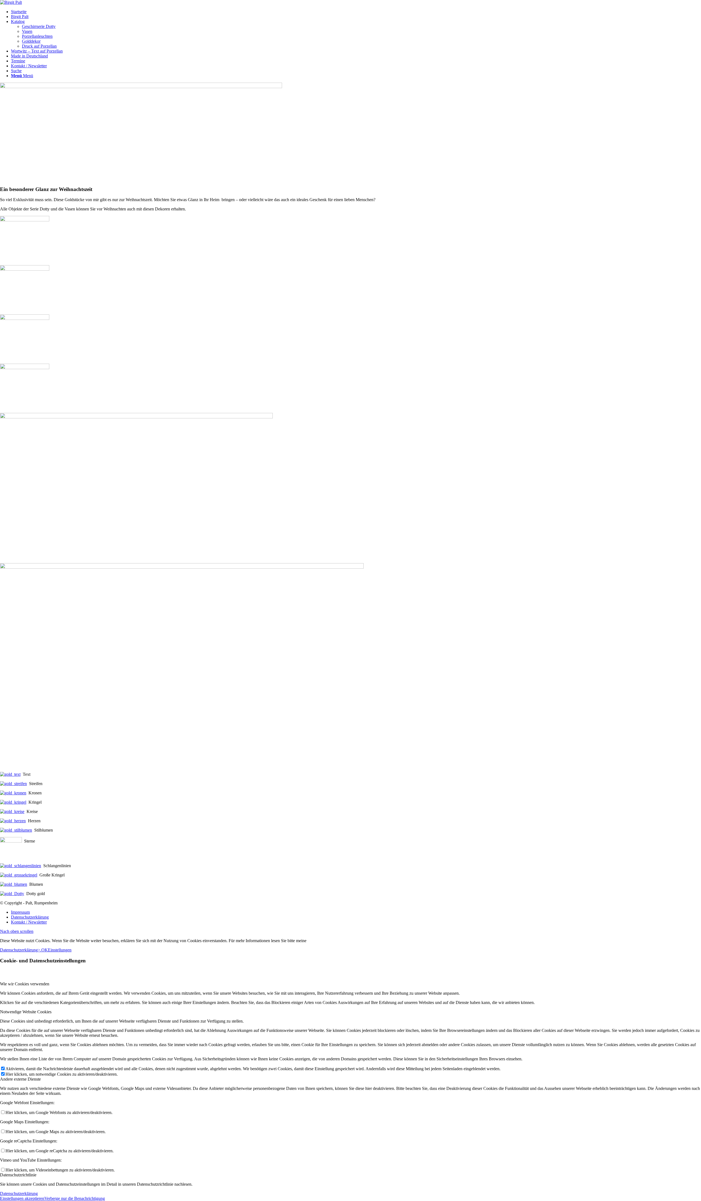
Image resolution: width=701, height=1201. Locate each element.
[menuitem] (356, 11)
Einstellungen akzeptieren (22, 1198)
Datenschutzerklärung (19, 1193)
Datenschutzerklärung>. (20, 950)
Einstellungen (59, 950)
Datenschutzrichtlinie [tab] (18, 1175)
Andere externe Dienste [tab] (20, 1079)
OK (44, 950)
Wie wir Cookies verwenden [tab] (24, 984)
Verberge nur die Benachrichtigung (74, 1198)
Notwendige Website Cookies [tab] (25, 1011)
